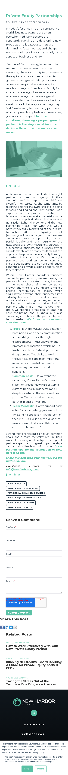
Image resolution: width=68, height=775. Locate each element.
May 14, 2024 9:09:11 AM (17, 659)
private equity (16, 483)
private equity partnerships (24, 498)
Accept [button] (27, 768)
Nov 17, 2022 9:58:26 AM (17, 643)
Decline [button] (40, 768)
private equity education (22, 488)
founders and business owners (26, 493)
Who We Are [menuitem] (34, 724)
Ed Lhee (12, 22)
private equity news (19, 507)
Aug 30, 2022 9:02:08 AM (17, 678)
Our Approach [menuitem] (34, 734)
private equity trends (20, 502)
